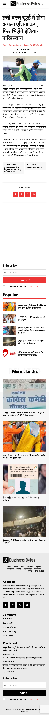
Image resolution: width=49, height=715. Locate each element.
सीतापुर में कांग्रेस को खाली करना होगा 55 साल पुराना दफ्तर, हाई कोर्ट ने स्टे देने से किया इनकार (23, 413)
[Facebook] (15, 194)
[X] (21, 194)
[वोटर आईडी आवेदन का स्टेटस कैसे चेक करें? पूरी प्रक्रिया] (24, 479)
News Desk (26, 49)
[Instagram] (12, 605)
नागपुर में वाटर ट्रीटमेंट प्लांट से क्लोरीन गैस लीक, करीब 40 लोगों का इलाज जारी (32, 306)
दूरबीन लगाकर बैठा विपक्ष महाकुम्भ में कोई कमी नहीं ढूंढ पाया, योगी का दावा (12, 169)
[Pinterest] (27, 194)
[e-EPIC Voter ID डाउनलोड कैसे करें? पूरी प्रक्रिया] (9, 318)
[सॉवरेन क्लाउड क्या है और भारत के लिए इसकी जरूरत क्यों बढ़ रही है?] (9, 353)
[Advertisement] (24, 231)
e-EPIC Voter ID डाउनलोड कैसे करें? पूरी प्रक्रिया (22, 658)
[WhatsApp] (33, 194)
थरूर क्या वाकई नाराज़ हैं (34, 167)
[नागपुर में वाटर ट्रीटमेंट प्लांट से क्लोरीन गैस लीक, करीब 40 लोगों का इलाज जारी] (9, 306)
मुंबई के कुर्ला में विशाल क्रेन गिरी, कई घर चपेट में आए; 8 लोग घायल (31, 341)
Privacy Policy (32, 286)
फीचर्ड (4, 45)
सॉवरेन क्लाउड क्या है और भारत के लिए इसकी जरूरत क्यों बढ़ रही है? (30, 353)
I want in (23, 280)
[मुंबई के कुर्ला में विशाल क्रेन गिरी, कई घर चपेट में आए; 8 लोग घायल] (9, 341)
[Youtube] (27, 605)
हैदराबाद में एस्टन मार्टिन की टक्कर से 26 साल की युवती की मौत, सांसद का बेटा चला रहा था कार (31, 330)
